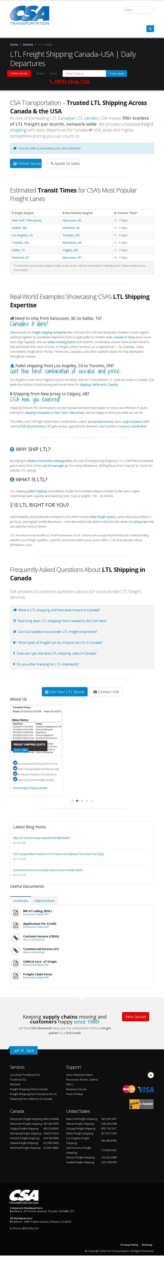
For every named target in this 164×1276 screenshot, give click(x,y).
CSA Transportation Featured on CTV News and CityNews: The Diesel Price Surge (58, 854)
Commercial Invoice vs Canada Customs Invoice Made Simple (47, 870)
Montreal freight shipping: (25, 1148)
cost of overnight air (55, 465)
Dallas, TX (18, 250)
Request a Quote (76, 1089)
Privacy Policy (129, 1244)
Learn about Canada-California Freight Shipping (41, 788)
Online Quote (19, 73)
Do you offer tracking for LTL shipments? (47, 664)
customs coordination (132, 426)
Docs (53, 73)
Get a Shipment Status (79, 1074)
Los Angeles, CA (22, 235)
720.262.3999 (109, 1157)
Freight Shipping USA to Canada (29, 1089)
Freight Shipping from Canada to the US (33, 1094)
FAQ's (69, 1084)
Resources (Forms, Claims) (82, 1079)
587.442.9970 (51, 1123)
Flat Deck (15, 1084)
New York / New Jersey (27, 220)
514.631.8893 (51, 1148)
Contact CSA (108, 691)
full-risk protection (33, 426)
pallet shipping (37, 491)
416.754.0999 (51, 1138)
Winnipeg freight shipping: (25, 1133)
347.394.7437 (109, 1119)
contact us (136, 265)
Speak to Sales (66, 163)
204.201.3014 (51, 1133)
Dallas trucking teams (62, 342)
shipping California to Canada (99, 384)
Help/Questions (45, 901)
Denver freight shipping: (80, 1157)
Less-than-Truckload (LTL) (25, 1074)
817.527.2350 (109, 1133)
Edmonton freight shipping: (26, 1123)
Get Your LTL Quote (66, 691)
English (129, 10)
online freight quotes (102, 517)
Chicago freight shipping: (81, 1128)
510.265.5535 (109, 1150)
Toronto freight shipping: (25, 1138)
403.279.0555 (51, 1128)
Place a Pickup (74, 1094)
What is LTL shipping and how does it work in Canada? (58, 610)
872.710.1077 (109, 1128)
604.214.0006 (51, 1119)
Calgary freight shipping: (24, 1128)
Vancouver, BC (72, 220)
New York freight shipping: (81, 1119)
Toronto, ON (71, 235)
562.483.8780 (109, 1140)
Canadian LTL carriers (78, 118)
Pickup (40, 73)
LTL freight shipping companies (46, 332)
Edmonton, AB (72, 242)
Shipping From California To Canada (31, 1099)
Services (28, 44)
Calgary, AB (70, 250)
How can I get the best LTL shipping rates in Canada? (56, 653)
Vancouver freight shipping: (26, 1119)
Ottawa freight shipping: (24, 1143)
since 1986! (87, 1021)
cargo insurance (132, 421)
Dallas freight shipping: (79, 1133)
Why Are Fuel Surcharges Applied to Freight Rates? (41, 838)
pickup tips (141, 521)
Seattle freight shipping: (80, 1162)
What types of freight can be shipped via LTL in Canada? (59, 642)
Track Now (116, 73)
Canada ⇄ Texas (124, 337)
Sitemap (147, 1244)
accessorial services (100, 421)
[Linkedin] (151, 1075)
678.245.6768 (109, 1123)
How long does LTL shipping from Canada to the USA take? (62, 621)
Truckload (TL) (18, 1079)
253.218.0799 (109, 1162)
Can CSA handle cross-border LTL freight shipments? (57, 631)
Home (14, 44)
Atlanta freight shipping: (80, 1123)
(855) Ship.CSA (30, 1228)
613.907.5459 (51, 1143)
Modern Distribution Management (49, 461)
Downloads (20, 901)
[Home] (32, 17)
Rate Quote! (135, 1016)
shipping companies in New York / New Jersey (54, 412)
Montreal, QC (71, 228)
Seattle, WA (19, 228)
